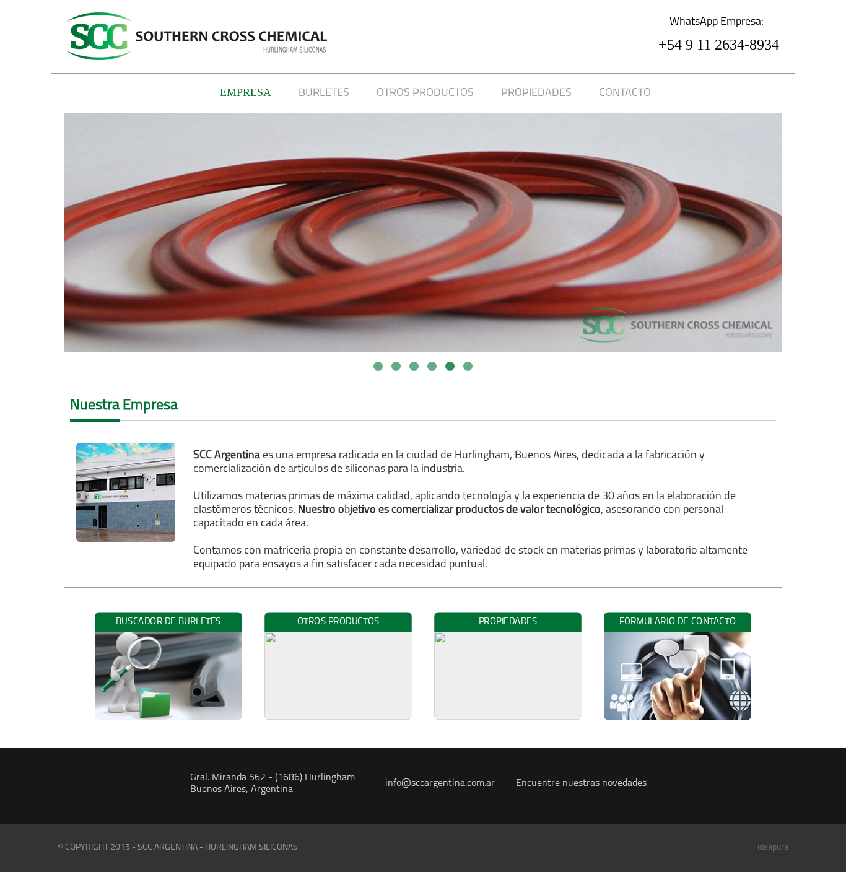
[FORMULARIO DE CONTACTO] (677, 720)
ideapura (772, 847)
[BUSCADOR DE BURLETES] (170, 720)
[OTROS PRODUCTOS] (339, 720)
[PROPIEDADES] (509, 720)
